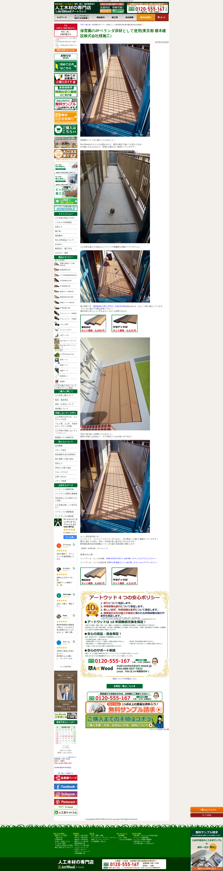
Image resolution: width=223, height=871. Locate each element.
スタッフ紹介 (60, 450)
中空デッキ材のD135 (116, 306)
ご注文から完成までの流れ (64, 845)
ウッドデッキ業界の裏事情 (66, 494)
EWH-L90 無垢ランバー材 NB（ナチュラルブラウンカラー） (132, 562)
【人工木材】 (59, 260)
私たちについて (122, 833)
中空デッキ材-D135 (81, 837)
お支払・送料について (62, 841)
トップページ (62, 17)
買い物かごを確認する (65, 773)
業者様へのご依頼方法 (64, 437)
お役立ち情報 (136, 833)
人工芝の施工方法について (65, 385)
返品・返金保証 (61, 400)
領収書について (61, 409)
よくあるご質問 (60, 843)
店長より (58, 227)
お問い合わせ (60, 477)
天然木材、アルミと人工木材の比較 (145, 835)
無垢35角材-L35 (80, 843)
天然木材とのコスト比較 (141, 841)
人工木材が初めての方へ (65, 218)
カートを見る (206, 815)
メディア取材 (60, 481)
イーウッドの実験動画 (64, 512)
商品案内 (100, 17)
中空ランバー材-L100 (82, 845)
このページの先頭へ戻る (158, 729)
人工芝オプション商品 (63, 388)
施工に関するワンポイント (64, 847)
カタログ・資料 (61, 253)
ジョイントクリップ (81, 847)
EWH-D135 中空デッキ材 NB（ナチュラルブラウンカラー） (131, 558)
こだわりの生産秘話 (63, 222)
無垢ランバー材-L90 (81, 841)
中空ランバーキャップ (82, 851)
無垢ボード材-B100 (81, 839)
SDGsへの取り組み (63, 468)
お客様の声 (58, 839)
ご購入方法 (58, 837)
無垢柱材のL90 (99, 306)
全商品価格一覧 (80, 853)
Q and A (58, 244)
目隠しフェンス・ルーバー (100, 839)
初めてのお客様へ (81, 17)
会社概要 (129, 17)
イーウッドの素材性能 (64, 489)
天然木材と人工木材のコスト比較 (66, 499)
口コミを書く (70, 537)
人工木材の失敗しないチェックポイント (66, 432)
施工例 (115, 17)
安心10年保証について (64, 240)
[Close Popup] (221, 828)
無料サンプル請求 (61, 835)
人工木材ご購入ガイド (64, 395)
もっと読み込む (65, 666)
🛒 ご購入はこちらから (206, 810)
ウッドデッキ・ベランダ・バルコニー (104, 837)
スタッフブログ (61, 472)
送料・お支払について (64, 404)
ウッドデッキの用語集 (64, 516)
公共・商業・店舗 (97, 835)
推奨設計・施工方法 (63, 248)
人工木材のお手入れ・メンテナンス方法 (66, 418)
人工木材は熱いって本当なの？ (66, 506)
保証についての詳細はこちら (125, 679)
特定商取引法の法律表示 (65, 454)
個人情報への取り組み (64, 459)
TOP (82, 25)
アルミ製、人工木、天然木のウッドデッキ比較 (66, 425)
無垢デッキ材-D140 (81, 835)
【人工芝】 (58, 350)
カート (162, 17)
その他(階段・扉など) (98, 841)
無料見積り (146, 17)
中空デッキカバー (81, 849)
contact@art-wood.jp (62, 767)
